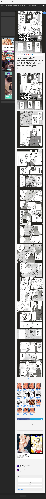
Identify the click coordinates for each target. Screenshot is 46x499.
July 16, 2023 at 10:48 (27, 465)
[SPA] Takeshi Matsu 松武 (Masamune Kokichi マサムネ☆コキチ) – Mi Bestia (36, 455)
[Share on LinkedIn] (32, 54)
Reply (20, 467)
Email (31, 482)
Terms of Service (38, 494)
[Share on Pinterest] (28, 54)
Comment (19, 476)
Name (18, 482)
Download (30, 378)
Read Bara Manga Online (8, 2)
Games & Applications (22, 5)
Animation (15, 5)
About (6, 5)
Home (2, 5)
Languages (10, 5)
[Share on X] (19, 54)
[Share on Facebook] (23, 54)
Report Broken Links (36, 5)
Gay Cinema (29, 5)
